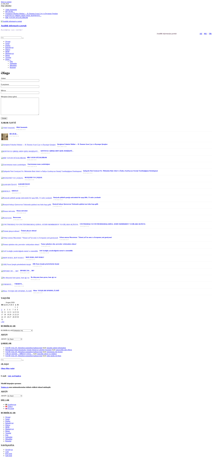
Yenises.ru (5, 387)
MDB (7, 51)
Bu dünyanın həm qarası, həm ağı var (43, 277)
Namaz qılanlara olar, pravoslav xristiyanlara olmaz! (58, 244)
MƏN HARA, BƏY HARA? (35, 257)
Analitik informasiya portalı (13, 25)
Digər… (8, 59)
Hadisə (7, 45)
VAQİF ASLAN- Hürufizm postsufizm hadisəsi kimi (23, 348)
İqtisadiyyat (9, 47)
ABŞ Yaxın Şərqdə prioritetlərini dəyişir (46, 264)
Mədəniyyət (9, 53)
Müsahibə (13, 65)
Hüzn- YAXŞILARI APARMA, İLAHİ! (46, 290)
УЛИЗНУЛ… (18, 284)
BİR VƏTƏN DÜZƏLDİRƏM (16, 18)
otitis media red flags (54, 356)
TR (210, 34)
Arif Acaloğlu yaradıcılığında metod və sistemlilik (56, 251)
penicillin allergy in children (47, 354)
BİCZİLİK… (10, 12)
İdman (7, 55)
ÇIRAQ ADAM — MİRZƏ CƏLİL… (19, 354)
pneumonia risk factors (55, 352)
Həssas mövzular (22, 211)
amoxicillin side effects (64, 350)
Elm (11, 61)
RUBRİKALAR (7, 330)
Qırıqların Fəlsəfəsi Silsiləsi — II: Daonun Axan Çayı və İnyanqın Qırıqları (31, 14)
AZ (201, 34)
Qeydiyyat (9, 450)
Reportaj (13, 67)
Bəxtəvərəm (17, 217)
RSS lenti (8, 454)
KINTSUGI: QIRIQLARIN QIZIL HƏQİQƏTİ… (23, 16)
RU (205, 34)
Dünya (7, 49)
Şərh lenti (8, 456)
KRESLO (15, 191)
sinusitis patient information (56, 348)
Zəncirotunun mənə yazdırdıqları (39, 164)
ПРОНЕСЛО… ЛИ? (27, 270)
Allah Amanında (11, 10)
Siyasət (7, 41)
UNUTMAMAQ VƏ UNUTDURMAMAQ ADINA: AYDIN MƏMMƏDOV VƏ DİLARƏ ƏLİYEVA (112, 224)
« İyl (2, 322)
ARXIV (4, 339)
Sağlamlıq (13, 63)
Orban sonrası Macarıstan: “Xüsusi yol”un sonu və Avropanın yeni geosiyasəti (85, 237)
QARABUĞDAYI (24, 184)
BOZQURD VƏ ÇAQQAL (33, 177)
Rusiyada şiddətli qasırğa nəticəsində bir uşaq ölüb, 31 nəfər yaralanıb (77, 197)
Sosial (7, 43)
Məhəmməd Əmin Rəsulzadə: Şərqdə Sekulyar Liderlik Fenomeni (28, 350)
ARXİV (4, 396)
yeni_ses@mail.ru (14, 376)
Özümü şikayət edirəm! (29, 231)
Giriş (7, 452)
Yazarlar (8, 57)
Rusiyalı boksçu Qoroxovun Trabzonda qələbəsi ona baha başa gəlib (75, 204)
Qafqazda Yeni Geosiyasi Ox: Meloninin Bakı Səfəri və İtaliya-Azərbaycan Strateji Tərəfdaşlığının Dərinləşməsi (120, 171)
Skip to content (6, 2)
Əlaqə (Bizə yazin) (8, 368)
